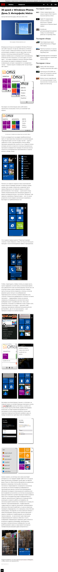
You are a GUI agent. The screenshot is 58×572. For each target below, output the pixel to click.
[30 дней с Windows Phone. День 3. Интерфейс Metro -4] (17, 167)
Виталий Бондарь (11, 16)
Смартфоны (5, 564)
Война (11, 4)
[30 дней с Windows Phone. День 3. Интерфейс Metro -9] (17, 386)
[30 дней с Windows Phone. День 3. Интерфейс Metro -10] (17, 431)
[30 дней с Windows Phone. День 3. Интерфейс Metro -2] (17, 87)
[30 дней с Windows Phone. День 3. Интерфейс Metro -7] (17, 327)
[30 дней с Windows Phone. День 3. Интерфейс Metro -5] (17, 220)
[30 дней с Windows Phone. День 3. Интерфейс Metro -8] (17, 356)
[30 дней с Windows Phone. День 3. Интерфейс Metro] (17, 30)
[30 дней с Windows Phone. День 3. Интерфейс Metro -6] (17, 264)
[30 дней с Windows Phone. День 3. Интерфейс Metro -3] (17, 122)
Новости (21, 4)
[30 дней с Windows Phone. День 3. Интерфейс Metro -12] (17, 543)
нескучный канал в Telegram (24, 559)
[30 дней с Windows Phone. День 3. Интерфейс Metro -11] (17, 460)
